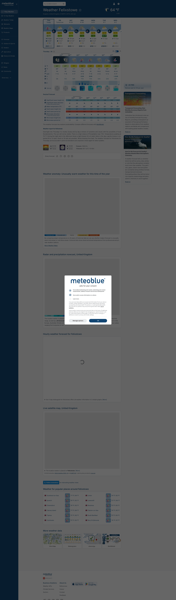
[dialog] (88, 300)
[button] (88, 299)
